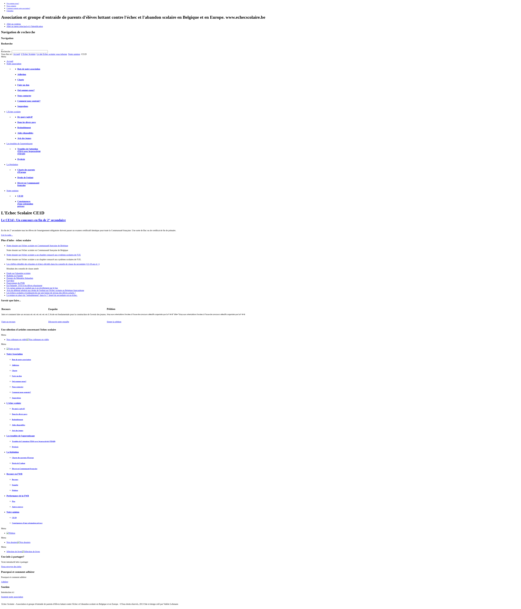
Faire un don (23, 85)
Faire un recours (8, 322)
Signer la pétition (114, 322)
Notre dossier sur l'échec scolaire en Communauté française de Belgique (37, 245)
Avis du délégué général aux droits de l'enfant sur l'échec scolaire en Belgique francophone (45, 290)
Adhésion (21, 74)
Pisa (13, 501)
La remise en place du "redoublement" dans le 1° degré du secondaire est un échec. (42, 295)
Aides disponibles (25, 133)
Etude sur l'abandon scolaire (19, 273)
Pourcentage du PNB (16, 283)
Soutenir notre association (12, 597)
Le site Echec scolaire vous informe (52, 54)
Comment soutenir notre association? (18, 8)
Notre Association (15, 354)
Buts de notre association (28, 69)
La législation (13, 452)
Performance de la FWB (18, 496)
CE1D (20, 196)
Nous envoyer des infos (11, 566)
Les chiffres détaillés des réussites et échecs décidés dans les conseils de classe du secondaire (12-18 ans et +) (53, 264)
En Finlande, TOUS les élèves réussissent (24, 285)
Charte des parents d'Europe (23, 458)
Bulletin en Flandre (15, 276)
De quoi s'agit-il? (25, 117)
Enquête (15, 485)
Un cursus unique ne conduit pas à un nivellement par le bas (32, 288)
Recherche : (6, 51)
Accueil (16, 54)
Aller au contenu (14, 24)
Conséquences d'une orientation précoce (25, 203)
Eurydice (10, 280)
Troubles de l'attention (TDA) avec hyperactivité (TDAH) (29, 151)
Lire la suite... (7, 235)
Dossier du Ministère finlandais (20, 278)
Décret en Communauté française (24, 469)
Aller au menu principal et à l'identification (25, 26)
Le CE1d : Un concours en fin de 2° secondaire (33, 220)
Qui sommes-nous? (13, 3)
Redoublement (24, 127)
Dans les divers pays (26, 122)
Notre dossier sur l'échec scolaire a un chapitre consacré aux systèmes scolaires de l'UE (44, 255)
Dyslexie (21, 159)
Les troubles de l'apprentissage (21, 436)
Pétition (15, 490)
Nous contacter (11, 6)
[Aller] (2, 49)
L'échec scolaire (14, 403)
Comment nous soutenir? (28, 101)
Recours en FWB (14, 474)
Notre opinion (74, 54)
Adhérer (4, 582)
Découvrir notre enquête (58, 322)
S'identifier (10, 11)
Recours (15, 479)
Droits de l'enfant (25, 177)
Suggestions (22, 106)
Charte (20, 80)
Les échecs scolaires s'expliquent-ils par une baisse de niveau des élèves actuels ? (41, 293)
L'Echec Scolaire (28, 54)
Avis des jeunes (24, 138)
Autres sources (17, 507)
